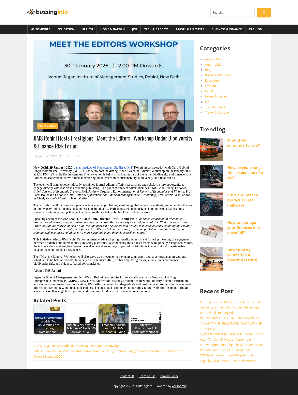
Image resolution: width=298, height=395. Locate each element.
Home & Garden (112, 29)
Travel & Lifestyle (190, 29)
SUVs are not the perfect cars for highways (242, 200)
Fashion (255, 29)
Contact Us (127, 376)
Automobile (40, 29)
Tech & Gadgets (156, 29)
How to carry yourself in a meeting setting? (242, 254)
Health (87, 29)
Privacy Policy (169, 376)
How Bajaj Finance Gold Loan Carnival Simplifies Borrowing (77, 346)
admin (75, 156)
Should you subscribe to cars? (243, 143)
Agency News (47, 126)
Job (134, 29)
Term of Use (147, 376)
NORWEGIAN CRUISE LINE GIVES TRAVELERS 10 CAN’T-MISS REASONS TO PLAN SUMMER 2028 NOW (231, 323)
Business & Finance (227, 29)
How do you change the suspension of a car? (245, 172)
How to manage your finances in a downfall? (243, 227)
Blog (208, 70)
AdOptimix (179, 386)
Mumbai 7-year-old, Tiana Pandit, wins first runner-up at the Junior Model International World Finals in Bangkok (230, 307)
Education (66, 29)
